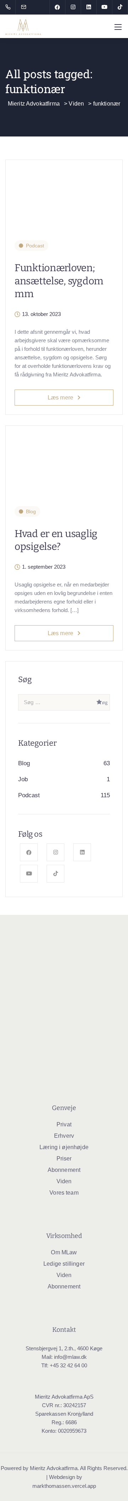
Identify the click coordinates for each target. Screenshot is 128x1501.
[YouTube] (104, 7)
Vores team (64, 1193)
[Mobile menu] (118, 27)
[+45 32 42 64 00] (9, 7)
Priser (64, 1159)
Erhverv (64, 1136)
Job (23, 779)
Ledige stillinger (64, 1264)
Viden (64, 1181)
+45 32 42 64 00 (68, 1365)
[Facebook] (57, 7)
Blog (31, 511)
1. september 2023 (43, 567)
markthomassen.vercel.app (64, 1486)
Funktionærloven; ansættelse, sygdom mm (59, 281)
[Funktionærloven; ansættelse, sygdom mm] (64, 195)
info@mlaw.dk (70, 1357)
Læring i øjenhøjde (64, 1147)
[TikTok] (120, 7)
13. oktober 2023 (41, 314)
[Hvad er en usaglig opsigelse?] (64, 461)
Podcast (35, 245)
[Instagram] (73, 7)
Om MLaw (64, 1252)
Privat (64, 1124)
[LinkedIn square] (89, 7)
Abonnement (64, 1170)
